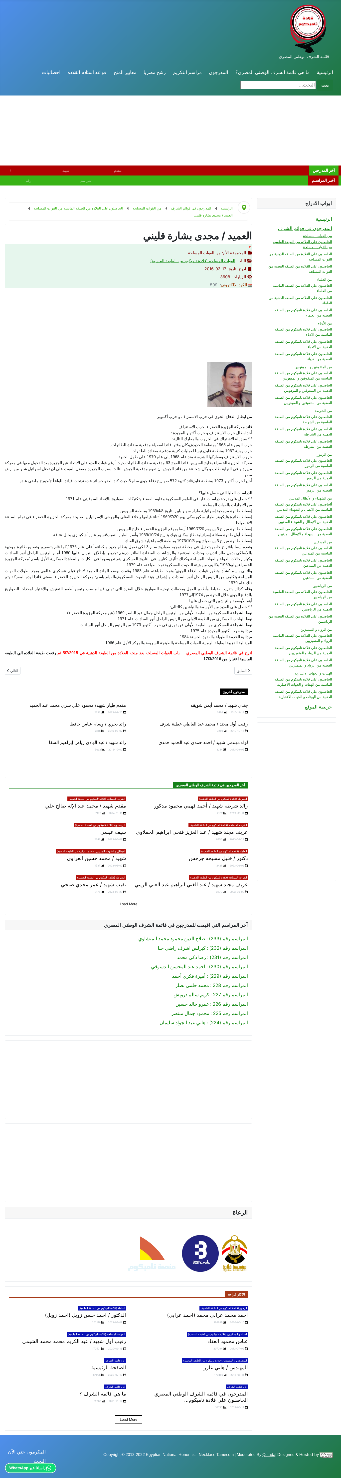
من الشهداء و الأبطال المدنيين (310, 498)
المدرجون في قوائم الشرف (305, 228)
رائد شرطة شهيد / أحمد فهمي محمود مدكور (201, 806)
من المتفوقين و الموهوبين (313, 367)
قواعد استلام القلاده (87, 72)
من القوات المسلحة (317, 236)
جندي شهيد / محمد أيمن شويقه (219, 705)
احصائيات (51, 72)
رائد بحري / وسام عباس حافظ (98, 723)
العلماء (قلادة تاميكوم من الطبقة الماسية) (102, 1308)
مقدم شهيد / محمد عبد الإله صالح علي (85, 806)
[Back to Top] (9, 1468)
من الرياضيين (322, 586)
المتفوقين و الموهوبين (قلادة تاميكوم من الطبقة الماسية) (215, 1360)
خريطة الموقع (318, 707)
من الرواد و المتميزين (316, 629)
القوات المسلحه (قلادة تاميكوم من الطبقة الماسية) (192, 260)
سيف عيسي (113, 832)
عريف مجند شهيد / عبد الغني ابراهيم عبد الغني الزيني (191, 885)
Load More (128, 904)
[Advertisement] (191, 131)
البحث (40, 1461)
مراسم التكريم (187, 72)
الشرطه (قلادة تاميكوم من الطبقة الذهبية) (223, 798)
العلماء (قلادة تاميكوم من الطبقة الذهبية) (224, 851)
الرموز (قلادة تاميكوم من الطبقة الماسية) (223, 1308)
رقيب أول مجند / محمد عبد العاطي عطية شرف (204, 723)
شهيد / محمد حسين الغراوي (96, 858)
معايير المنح (125, 72)
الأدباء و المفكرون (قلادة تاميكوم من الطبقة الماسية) (217, 1334)
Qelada (268, 1454)
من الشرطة (323, 410)
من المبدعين (323, 542)
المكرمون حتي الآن (27, 1452)
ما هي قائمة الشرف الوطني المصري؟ (272, 72)
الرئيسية (325, 72)
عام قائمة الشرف (115, 1360)
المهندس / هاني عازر (226, 1367)
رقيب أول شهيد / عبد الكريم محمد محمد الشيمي (74, 1341)
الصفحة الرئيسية (108, 1367)
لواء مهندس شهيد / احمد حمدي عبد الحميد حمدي (203, 742)
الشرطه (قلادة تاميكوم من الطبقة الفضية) (101, 877)
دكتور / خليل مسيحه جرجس (218, 858)
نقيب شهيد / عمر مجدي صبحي (93, 885)
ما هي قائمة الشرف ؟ (102, 1394)
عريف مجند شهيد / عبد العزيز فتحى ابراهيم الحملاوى (192, 832)
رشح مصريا (155, 72)
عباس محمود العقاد (227, 1341)
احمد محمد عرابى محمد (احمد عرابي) (207, 1315)
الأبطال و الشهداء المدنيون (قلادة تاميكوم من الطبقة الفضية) (91, 851)
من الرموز (324, 454)
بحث (325, 85)
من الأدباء (325, 323)
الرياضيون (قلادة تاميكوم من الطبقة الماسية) (100, 825)
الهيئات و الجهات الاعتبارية (313, 673)
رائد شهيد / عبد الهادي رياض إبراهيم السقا (87, 742)
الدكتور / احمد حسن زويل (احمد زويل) (85, 1315)
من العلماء (324, 279)
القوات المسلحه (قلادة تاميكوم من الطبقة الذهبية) (96, 798)
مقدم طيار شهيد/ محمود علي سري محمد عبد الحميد (77, 705)
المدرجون (218, 72)
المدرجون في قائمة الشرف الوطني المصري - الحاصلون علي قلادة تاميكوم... (199, 1397)
